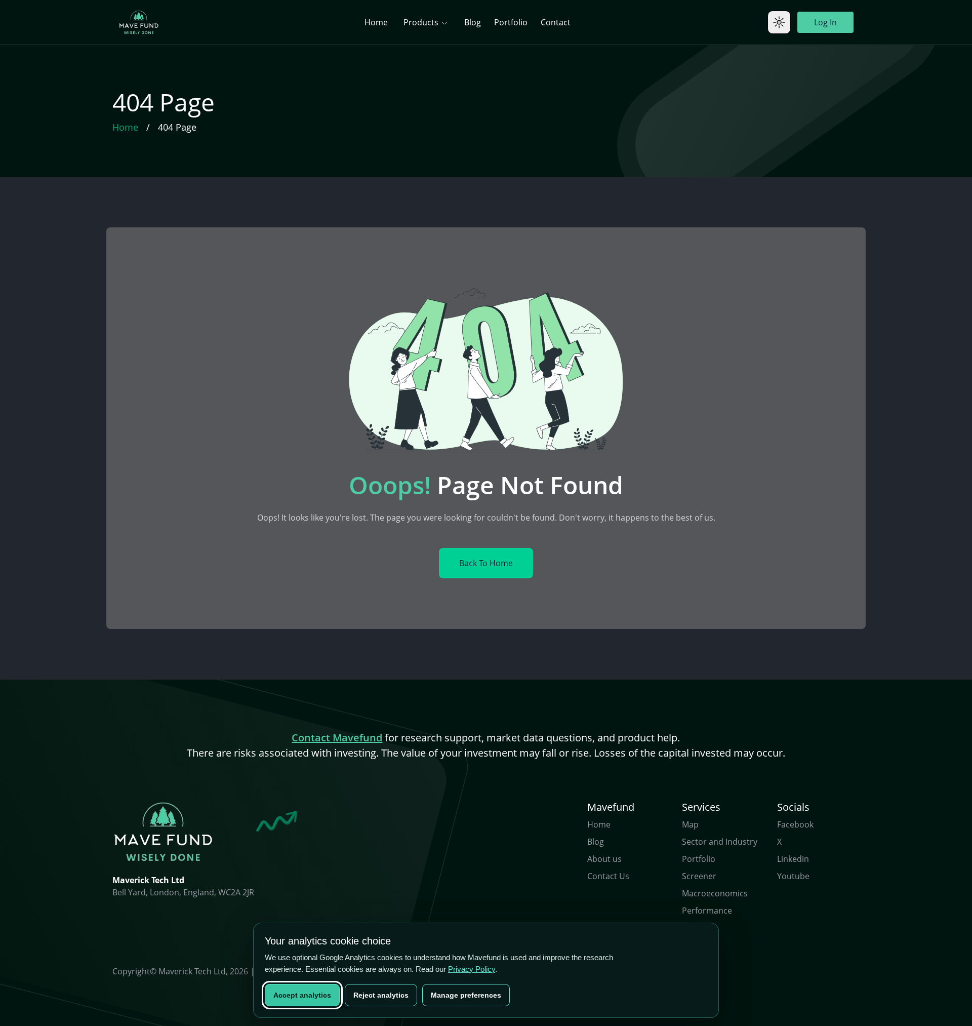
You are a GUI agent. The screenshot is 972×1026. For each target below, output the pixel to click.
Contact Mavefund (337, 737)
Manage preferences (466, 995)
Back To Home (486, 563)
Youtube (793, 876)
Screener (699, 876)
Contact (556, 22)
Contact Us (608, 876)
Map (690, 824)
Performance (707, 910)
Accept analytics (302, 995)
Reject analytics (381, 995)
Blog (472, 22)
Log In (825, 22)
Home (376, 22)
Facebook (795, 824)
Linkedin (793, 858)
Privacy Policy (471, 969)
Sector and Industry (719, 841)
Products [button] (421, 22)
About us (604, 858)
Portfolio (511, 22)
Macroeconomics (715, 893)
